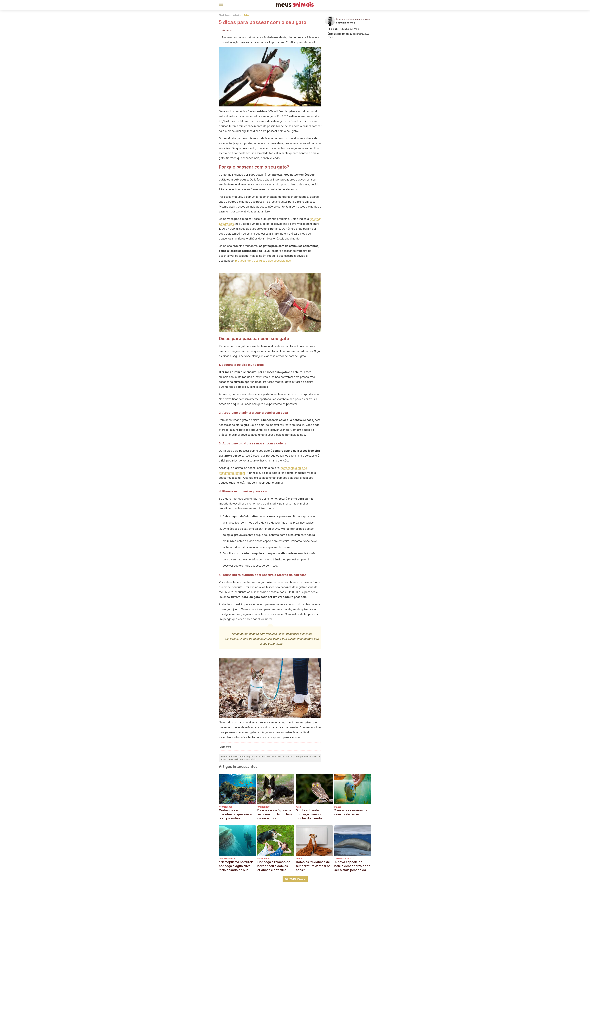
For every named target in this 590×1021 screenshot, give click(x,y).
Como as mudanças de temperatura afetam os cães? (313, 866)
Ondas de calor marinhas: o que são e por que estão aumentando (235, 814)
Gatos (246, 15)
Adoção (237, 15)
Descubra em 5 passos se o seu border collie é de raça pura (274, 814)
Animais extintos (344, 859)
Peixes (337, 807)
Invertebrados (227, 859)
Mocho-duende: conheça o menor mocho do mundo (309, 814)
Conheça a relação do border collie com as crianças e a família (273, 866)
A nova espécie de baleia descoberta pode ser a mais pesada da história (352, 866)
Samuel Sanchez (345, 22)
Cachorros (263, 807)
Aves (298, 807)
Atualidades (224, 15)
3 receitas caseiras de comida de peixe (350, 812)
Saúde (299, 859)
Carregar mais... (295, 878)
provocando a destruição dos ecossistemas (263, 260)
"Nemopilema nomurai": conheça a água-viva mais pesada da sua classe (237, 866)
